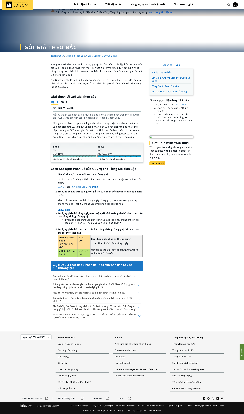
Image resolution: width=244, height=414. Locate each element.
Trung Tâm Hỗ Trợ (181, 356)
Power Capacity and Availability (129, 375)
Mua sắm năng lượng (68, 369)
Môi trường (63, 356)
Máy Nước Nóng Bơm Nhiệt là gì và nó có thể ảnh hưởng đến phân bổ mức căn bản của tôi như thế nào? (94, 316)
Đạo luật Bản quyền (175, 406)
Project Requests (123, 363)
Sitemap (189, 406)
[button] (228, 4)
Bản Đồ (62, 186)
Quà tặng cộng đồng (67, 350)
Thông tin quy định (67, 375)
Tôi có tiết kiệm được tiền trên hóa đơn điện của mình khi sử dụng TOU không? (92, 299)
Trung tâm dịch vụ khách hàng (187, 337)
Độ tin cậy (62, 363)
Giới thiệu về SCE (66, 337)
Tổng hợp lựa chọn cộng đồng (186, 382)
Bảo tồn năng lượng (182, 375)
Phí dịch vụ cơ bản (161, 72)
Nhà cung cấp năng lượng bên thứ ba (133, 344)
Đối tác (118, 337)
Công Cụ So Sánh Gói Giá (165, 86)
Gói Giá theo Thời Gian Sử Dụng (169, 91)
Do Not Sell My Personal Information (151, 406)
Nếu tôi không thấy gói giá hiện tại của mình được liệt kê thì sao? (89, 292)
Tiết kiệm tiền (113, 4)
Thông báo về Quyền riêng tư (102, 406)
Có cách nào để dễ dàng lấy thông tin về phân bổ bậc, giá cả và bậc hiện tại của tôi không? (94, 277)
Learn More (157, 163)
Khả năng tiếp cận (66, 388)
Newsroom (97, 398)
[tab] (54, 103)
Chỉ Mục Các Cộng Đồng (85, 186)
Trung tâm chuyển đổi (183, 350)
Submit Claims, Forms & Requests (188, 369)
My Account (179, 104)
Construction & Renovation (185, 363)
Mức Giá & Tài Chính (75, 55)
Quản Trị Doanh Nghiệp (69, 344)
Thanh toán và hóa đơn (183, 344)
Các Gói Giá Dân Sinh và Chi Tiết (101, 55)
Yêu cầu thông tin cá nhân (125, 406)
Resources (120, 356)
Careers (121, 398)
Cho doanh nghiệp (184, 4)
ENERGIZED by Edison (66, 398)
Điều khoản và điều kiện (79, 406)
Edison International (32, 398)
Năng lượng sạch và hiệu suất (147, 4)
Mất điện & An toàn (85, 4)
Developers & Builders (125, 350)
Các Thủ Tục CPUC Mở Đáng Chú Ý (74, 382)
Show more (64, 209)
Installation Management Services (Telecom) (136, 369)
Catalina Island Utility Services (186, 388)
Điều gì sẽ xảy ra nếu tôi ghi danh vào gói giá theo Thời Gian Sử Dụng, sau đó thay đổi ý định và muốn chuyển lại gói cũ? (94, 286)
